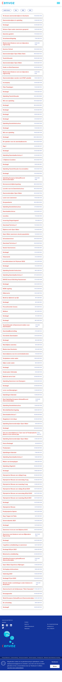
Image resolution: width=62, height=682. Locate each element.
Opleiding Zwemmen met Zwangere (14, 381)
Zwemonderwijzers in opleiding (12, 20)
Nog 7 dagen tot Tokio (10, 516)
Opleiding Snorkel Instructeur (12, 270)
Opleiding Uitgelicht (9, 466)
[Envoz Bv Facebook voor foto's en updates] (3, 625)
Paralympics (6, 448)
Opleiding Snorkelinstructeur (12, 123)
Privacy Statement (6, 657)
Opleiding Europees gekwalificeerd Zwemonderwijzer (14, 559)
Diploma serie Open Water (11, 229)
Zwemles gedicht (8, 34)
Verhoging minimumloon (10, 569)
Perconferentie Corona (10, 307)
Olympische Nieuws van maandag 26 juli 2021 (17, 498)
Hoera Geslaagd (8, 443)
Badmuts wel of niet (9, 376)
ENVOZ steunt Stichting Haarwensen (14, 279)
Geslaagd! (6, 607)
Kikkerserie (6, 293)
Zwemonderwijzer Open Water (12, 63)
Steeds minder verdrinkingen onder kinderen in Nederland (17, 583)
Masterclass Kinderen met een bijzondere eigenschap (16, 44)
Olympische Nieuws (9, 507)
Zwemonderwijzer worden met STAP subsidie (17, 78)
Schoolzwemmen (8, 238)
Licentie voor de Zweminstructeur (13, 188)
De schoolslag (7, 603)
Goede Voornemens (9, 248)
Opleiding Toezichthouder (11, 96)
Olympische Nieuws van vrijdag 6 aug (14, 475)
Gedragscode (40, 657)
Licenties (5, 216)
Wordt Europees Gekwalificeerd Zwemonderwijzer (18, 598)
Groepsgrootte (7, 593)
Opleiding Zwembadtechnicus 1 (12, 155)
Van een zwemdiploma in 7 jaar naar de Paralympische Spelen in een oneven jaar (20, 433)
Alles (16, 10)
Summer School (8, 49)
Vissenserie (6, 257)
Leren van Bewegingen (10, 390)
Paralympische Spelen (10, 511)
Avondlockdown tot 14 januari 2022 (14, 261)
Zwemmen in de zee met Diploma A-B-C (15, 530)
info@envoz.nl (50, 626)
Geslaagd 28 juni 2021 (10, 549)
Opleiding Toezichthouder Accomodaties (15, 169)
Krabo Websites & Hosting (54, 657)
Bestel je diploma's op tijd (11, 298)
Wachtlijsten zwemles (9, 345)
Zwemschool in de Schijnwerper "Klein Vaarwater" (18, 589)
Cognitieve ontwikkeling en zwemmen (15, 545)
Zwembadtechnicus (9, 211)
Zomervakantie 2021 (9, 520)
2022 (23, 10)
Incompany (6, 82)
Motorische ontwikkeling (10, 554)
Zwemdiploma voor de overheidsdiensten (16, 354)
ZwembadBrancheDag (10, 331)
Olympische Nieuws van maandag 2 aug (15, 484)
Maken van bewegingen (10, 461)
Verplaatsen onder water (10, 358)
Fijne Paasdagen (8, 87)
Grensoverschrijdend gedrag (12, 184)
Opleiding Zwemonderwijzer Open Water (15, 423)
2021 (30, 10)
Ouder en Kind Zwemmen (11, 67)
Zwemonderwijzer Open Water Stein (14, 54)
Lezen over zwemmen (10, 198)
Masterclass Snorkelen (10, 349)
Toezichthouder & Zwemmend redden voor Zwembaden (16, 325)
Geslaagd (6, 25)
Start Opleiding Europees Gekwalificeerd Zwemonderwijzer (15, 400)
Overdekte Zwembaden (10, 336)
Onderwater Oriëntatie (10, 372)
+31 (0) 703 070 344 (53, 624)
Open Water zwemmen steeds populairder (16, 234)
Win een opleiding (8, 101)
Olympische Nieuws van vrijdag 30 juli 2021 (16, 489)
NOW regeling (7, 289)
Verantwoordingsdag (9, 38)
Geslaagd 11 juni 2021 (9, 578)
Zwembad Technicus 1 (10, 225)
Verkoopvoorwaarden (23, 657)
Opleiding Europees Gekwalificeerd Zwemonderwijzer (14, 178)
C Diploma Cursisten (9, 160)
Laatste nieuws (6, 10)
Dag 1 (4, 146)
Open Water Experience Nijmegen (13, 565)
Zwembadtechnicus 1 (9, 414)
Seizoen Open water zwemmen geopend (15, 29)
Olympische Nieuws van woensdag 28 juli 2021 (17, 493)
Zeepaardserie (7, 202)
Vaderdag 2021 (7, 574)
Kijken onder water (9, 363)
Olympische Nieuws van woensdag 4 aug (15, 480)
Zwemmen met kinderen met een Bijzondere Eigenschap (17, 535)
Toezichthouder (8, 58)
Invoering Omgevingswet (11, 220)
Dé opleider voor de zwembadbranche (15, 141)
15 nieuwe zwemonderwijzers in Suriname (16, 16)
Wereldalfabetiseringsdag (11, 410)
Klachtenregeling (32, 657)
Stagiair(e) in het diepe (10, 419)
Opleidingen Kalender (9, 395)
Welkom (5, 311)
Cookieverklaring (14, 657)
